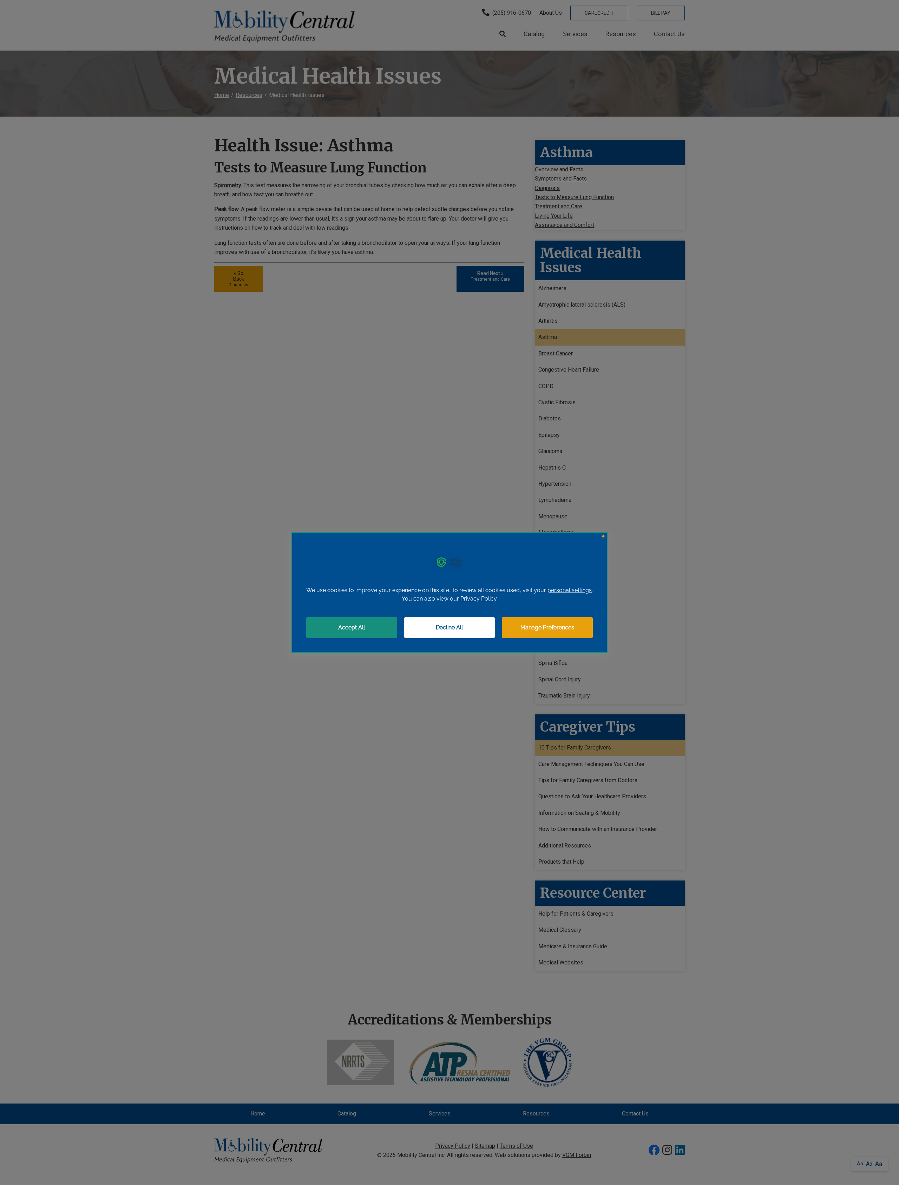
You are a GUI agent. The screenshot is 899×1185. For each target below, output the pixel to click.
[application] (449, 592)
